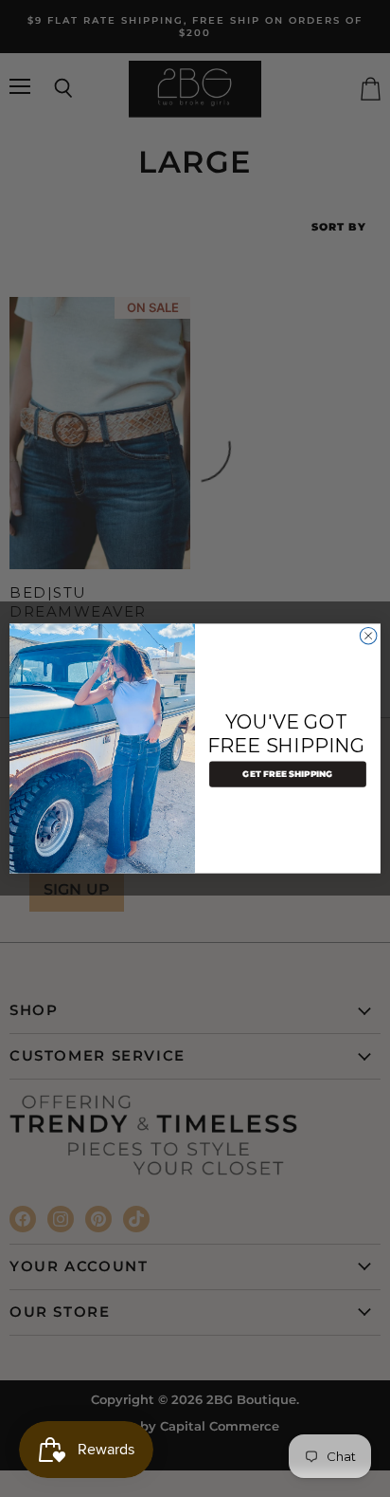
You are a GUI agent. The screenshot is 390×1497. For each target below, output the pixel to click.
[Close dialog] (368, 635)
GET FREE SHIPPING (287, 774)
